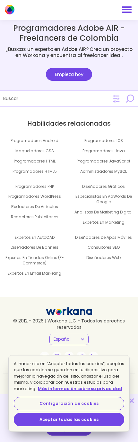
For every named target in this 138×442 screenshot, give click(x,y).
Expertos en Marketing (104, 222)
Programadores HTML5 (35, 171)
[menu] (126, 9)
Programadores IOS (103, 140)
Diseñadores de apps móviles (103, 237)
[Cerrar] (131, 400)
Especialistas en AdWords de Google (103, 199)
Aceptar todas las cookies (69, 419)
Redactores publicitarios (34, 217)
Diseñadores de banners (34, 247)
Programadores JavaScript (103, 161)
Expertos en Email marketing (34, 273)
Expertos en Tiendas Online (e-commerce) (34, 260)
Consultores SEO (104, 247)
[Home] (9, 9)
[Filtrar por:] (116, 99)
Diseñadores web (103, 257)
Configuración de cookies (69, 403)
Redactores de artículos (34, 206)
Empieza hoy (69, 74)
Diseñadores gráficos (103, 186)
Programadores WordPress (34, 196)
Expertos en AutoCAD (35, 237)
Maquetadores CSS (34, 151)
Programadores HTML (35, 161)
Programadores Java (103, 151)
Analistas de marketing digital (103, 212)
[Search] (130, 98)
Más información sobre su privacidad (80, 389)
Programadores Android (34, 140)
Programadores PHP (34, 186)
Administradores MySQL (103, 171)
